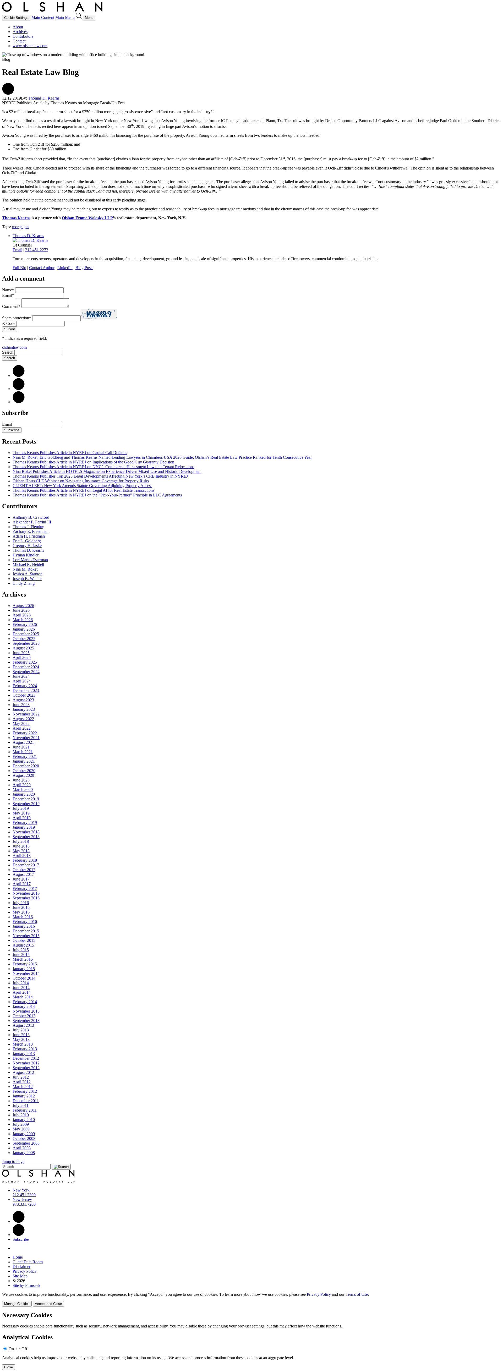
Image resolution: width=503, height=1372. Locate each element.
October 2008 (24, 1138)
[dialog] (251, 1299)
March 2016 (23, 917)
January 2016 (24, 926)
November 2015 (26, 935)
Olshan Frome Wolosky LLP (87, 218)
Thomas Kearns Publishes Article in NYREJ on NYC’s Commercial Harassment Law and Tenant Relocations (103, 466)
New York (21, 1190)
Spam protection (16, 318)
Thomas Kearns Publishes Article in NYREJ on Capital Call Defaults (70, 452)
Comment (11, 306)
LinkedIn (65, 267)
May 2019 (21, 813)
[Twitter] (19, 388)
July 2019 (21, 808)
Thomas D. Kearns (43, 98)
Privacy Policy (25, 1271)
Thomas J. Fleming (28, 526)
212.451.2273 (36, 250)
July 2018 (21, 841)
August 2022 (23, 719)
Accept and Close (48, 1304)
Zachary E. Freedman (30, 531)
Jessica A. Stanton (27, 574)
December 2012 (26, 1058)
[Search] (79, 17)
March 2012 (23, 1086)
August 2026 (23, 605)
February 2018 (25, 860)
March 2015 (23, 959)
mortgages (20, 227)
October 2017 (24, 869)
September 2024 (26, 671)
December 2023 (26, 690)
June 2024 (21, 676)
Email (17, 250)
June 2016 (21, 907)
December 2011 (26, 1100)
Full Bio (19, 267)
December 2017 (26, 865)
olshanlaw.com (14, 347)
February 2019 (25, 822)
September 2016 (26, 898)
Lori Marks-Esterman (30, 559)
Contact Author (41, 267)
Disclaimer (21, 1266)
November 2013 (26, 1011)
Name (8, 290)
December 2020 (26, 766)
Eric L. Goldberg (27, 541)
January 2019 (24, 827)
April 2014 (22, 992)
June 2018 (21, 846)
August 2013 (23, 1025)
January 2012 (24, 1096)
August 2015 (23, 945)
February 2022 (25, 733)
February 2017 (25, 888)
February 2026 (25, 624)
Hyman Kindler (26, 555)
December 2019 (26, 799)
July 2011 (21, 1105)
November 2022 (26, 714)
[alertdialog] (251, 1341)
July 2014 (21, 983)
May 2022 (21, 723)
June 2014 (21, 987)
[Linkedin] (19, 1221)
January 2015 (24, 968)
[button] (8, 93)
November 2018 (26, 832)
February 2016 (25, 921)
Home (18, 1257)
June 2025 (21, 653)
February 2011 (25, 1110)
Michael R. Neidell (28, 564)
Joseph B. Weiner (27, 578)
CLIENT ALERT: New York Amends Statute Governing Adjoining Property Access (82, 485)
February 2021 (25, 756)
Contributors (23, 36)
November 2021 (26, 737)
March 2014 (23, 997)
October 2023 (24, 695)
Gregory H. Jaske (27, 545)
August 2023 (23, 700)
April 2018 (22, 855)
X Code (8, 323)
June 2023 (21, 704)
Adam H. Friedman (29, 536)
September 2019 (26, 803)
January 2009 (24, 1134)
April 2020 (22, 785)
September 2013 (26, 1020)
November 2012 (26, 1063)
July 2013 (21, 1030)
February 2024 (25, 686)
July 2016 (21, 902)
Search (7, 352)
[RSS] (19, 402)
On (11, 1349)
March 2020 (23, 789)
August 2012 (23, 1072)
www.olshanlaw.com (30, 45)
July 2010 (21, 1115)
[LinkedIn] (19, 375)
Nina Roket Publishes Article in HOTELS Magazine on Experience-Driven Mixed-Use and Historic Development (107, 471)
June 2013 (21, 1034)
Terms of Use (357, 1294)
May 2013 (21, 1039)
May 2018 (21, 851)
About (18, 27)
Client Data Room (28, 1262)
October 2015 (24, 940)
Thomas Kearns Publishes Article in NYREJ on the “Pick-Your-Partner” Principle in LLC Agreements (97, 495)
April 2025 (22, 657)
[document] (251, 1341)
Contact (19, 41)
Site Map (20, 1276)
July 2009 (21, 1124)
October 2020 (24, 770)
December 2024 (26, 667)
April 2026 (22, 615)
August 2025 (23, 648)
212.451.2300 (24, 1195)
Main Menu (65, 17)
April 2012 (22, 1082)
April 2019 (22, 818)
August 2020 (23, 775)
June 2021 (21, 747)
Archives (20, 31)
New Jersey (22, 1199)
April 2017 (22, 884)
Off (24, 1349)
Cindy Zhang (24, 583)
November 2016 (26, 893)
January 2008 (24, 1152)
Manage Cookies (17, 1304)
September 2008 (26, 1143)
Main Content (42, 17)
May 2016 (21, 912)
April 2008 (22, 1148)
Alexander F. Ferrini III (32, 522)
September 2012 (26, 1067)
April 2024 (22, 681)
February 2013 (25, 1049)
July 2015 (21, 950)
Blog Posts (84, 267)
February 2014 (25, 1001)
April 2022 (22, 728)
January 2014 (24, 1006)
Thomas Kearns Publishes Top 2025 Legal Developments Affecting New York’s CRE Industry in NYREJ (100, 476)
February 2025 (25, 662)
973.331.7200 (24, 1204)
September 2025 (26, 643)
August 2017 (23, 874)
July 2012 (21, 1077)
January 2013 (24, 1053)
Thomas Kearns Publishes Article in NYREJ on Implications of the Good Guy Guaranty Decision (93, 462)
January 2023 (24, 709)
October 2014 (24, 978)
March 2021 (23, 752)
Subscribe (11, 430)
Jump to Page (13, 1161)
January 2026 (24, 629)
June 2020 (21, 780)
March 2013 (23, 1044)
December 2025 (26, 634)
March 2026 (23, 619)
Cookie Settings (16, 18)
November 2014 (26, 973)
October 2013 (24, 1016)
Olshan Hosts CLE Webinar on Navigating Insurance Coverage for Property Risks (81, 481)
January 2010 (24, 1119)
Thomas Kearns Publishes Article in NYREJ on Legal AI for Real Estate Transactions (83, 490)
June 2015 (21, 954)
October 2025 (24, 638)
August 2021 (23, 742)
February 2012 (25, 1091)
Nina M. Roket (25, 569)
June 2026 (21, 610)
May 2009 (21, 1129)
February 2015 (25, 964)
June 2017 (21, 879)
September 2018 (26, 836)
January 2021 (24, 761)
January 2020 (24, 794)
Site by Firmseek (26, 1285)
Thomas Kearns (16, 218)
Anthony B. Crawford (31, 517)
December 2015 (26, 931)
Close (8, 1367)
